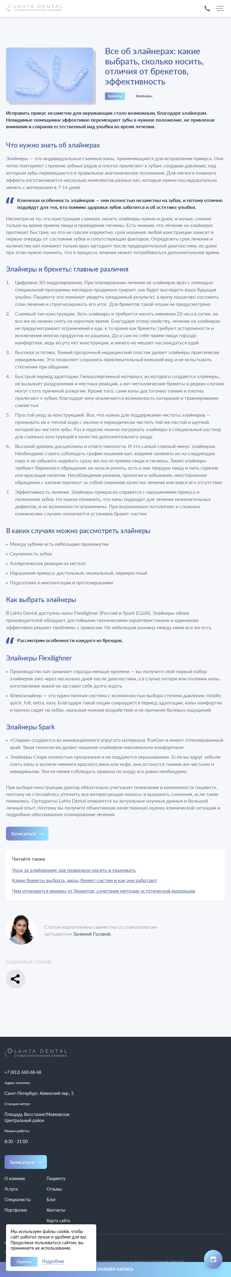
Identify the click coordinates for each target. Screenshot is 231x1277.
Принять (24, 1261)
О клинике (15, 1178)
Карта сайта (58, 1220)
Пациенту (56, 1178)
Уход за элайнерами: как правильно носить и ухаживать (74, 870)
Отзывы (54, 1189)
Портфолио (16, 1210)
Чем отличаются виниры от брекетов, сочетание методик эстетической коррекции (103, 890)
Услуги (11, 1189)
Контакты (56, 1210)
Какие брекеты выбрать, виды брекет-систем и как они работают (84, 880)
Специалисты (18, 1199)
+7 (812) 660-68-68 (23, 1072)
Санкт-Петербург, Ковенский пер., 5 (39, 1093)
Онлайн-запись (115, 1269)
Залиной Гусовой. (92, 934)
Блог (51, 1199)
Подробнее (53, 1261)
